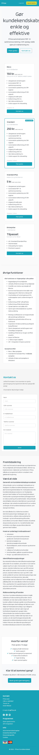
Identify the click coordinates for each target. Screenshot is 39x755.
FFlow (4, 3)
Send (19, 448)
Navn (5, 397)
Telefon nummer (9, 422)
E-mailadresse (8, 413)
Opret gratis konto (9, 721)
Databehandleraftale (9, 733)
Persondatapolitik (8, 735)
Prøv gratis (13, 50)
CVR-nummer (8, 405)
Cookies (5, 737)
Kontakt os (26, 50)
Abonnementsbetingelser (11, 730)
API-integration (8, 724)
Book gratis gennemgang (20, 680)
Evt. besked (7, 430)
